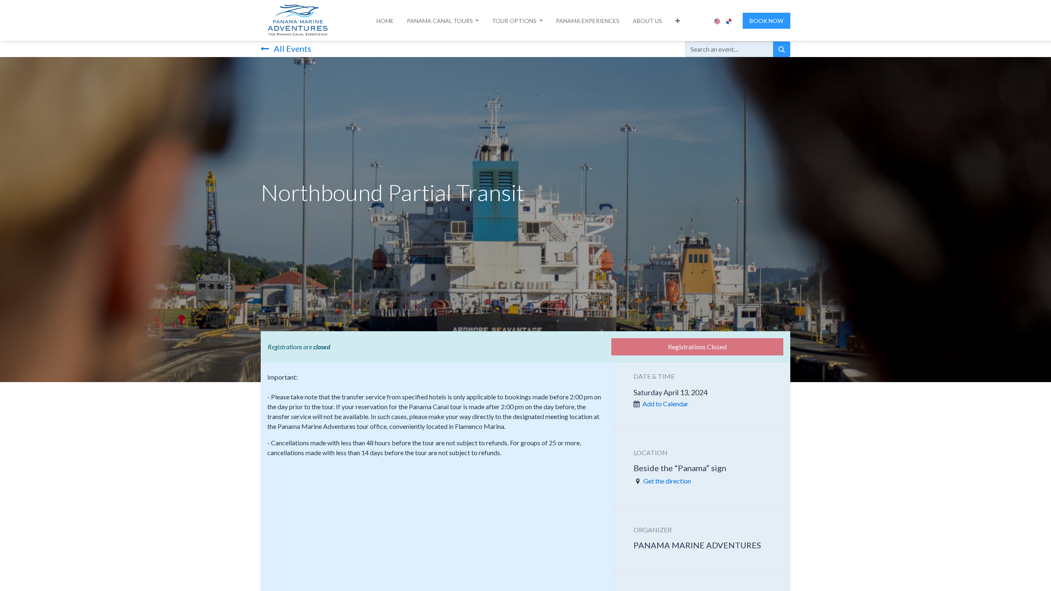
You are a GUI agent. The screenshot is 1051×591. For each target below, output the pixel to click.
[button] (443, 21)
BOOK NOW (766, 20)
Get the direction (667, 481)
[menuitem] (385, 21)
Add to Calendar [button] (665, 404)
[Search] (781, 49)
